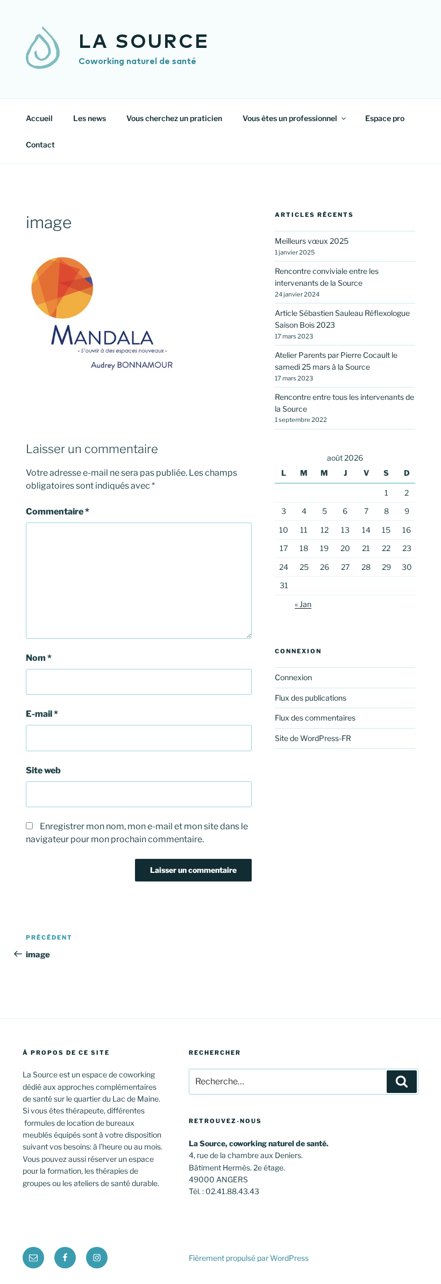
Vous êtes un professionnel (290, 118)
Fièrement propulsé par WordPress (249, 1257)
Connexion (293, 677)
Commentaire (57, 511)
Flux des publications (310, 697)
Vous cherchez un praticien (174, 118)
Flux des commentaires (315, 717)
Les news (89, 118)
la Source (144, 42)
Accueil (39, 118)
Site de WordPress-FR (313, 738)
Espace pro (384, 118)
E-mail (42, 714)
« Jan (303, 604)
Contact (40, 144)
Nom (39, 658)
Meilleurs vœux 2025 (311, 240)
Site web (43, 770)
